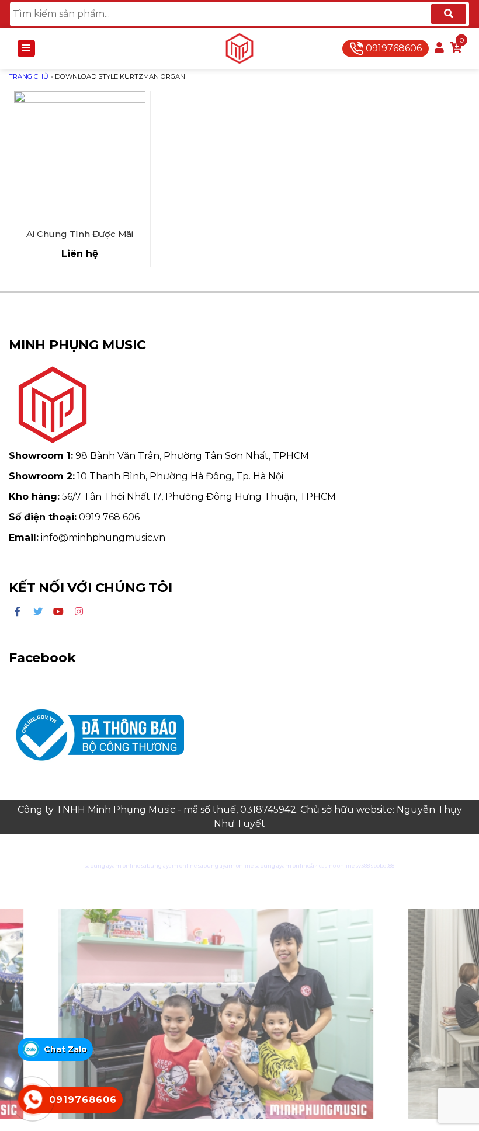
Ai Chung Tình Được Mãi (79, 233)
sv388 (363, 865)
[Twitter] (38, 612)
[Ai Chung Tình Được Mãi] (79, 156)
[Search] (448, 14)
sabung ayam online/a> (287, 865)
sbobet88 (382, 865)
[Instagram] (79, 612)
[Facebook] (17, 612)
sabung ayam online (112, 865)
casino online (337, 865)
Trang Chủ (28, 76)
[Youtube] (58, 612)
